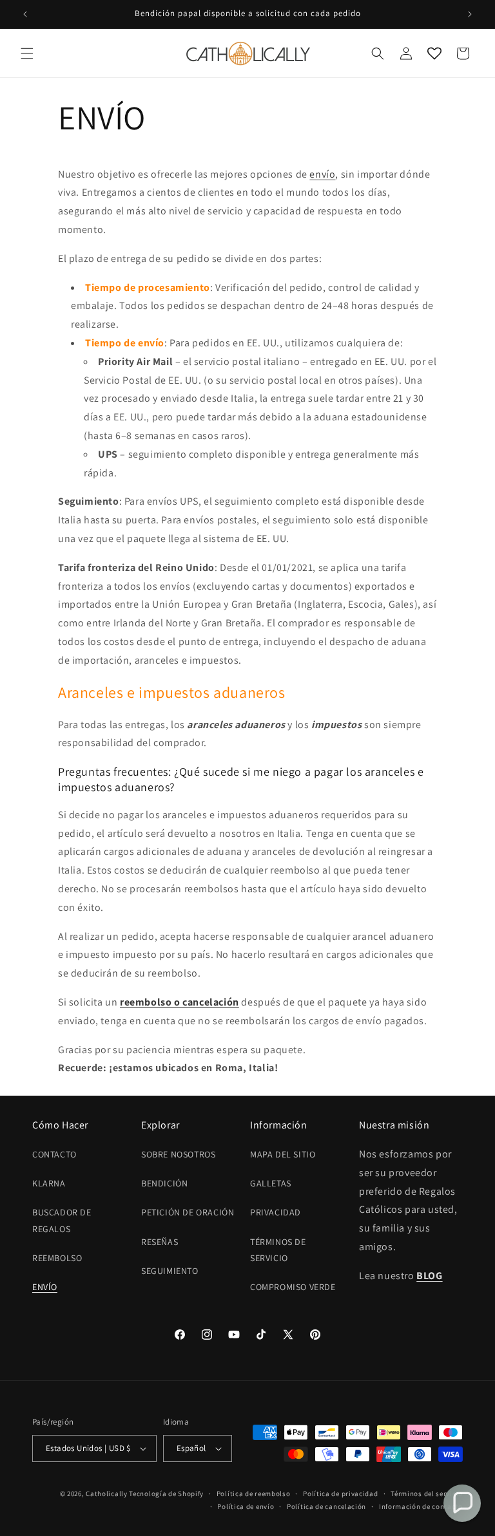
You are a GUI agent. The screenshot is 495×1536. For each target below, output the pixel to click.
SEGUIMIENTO (170, 1271)
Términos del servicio (427, 1493)
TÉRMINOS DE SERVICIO (278, 1250)
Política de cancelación (326, 1506)
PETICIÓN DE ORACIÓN (187, 1212)
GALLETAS (270, 1183)
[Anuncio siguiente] (470, 14)
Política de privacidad (340, 1493)
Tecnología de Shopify (166, 1493)
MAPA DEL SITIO (282, 1154)
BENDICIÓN (164, 1183)
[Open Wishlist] (434, 53)
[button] (27, 53)
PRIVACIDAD (275, 1212)
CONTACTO (54, 1154)
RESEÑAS (159, 1242)
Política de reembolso (254, 1493)
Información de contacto (421, 1506)
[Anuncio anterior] (25, 14)
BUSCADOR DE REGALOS (62, 1220)
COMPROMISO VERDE (293, 1287)
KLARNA (49, 1183)
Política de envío (245, 1506)
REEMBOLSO (57, 1258)
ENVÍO (44, 1287)
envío (322, 174)
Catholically (106, 1493)
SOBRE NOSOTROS (178, 1154)
